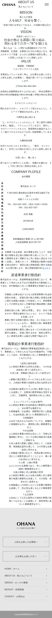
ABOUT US (18, 575)
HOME (12, 568)
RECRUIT (14, 589)
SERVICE (16, 582)
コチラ (47, 267)
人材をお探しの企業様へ (26, 541)
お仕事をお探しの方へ (26, 556)
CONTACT (15, 596)
